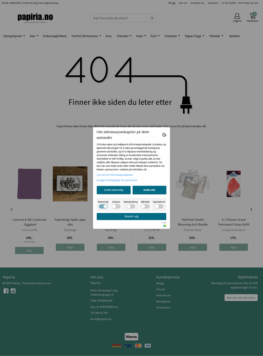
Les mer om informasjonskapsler (115, 174)
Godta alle (149, 189)
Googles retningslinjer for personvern (117, 180)
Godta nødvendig (113, 189)
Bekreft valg (131, 216)
